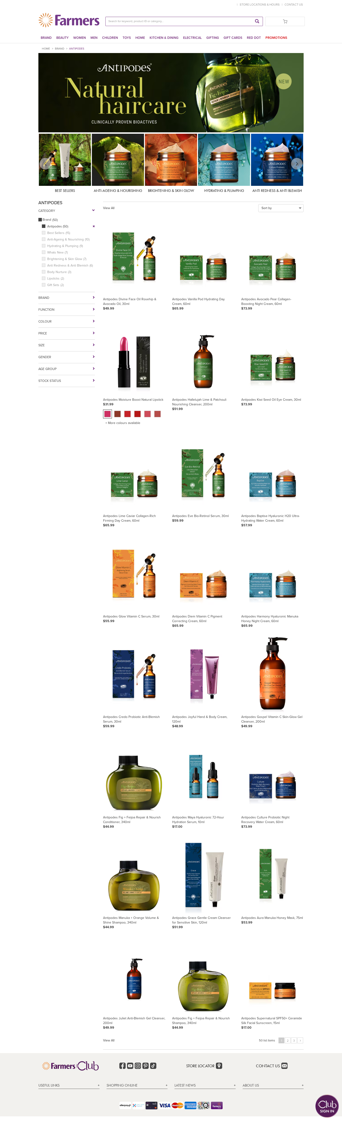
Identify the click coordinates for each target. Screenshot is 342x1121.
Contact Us (268, 1065)
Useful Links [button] (49, 1085)
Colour (45, 321)
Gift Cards (233, 37)
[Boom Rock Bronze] (157, 414)
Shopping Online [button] (122, 1085)
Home (140, 37)
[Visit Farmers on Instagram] (138, 1066)
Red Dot (254, 37)
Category (46, 211)
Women (79, 37)
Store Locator (200, 1065)
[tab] (69, 1085)
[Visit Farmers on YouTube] (130, 1066)
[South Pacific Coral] (127, 414)
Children (110, 37)
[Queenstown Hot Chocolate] (117, 414)
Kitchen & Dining (164, 37)
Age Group (47, 369)
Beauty (62, 37)
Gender (44, 357)
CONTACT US (294, 4)
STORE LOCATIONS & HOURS (260, 4)
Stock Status (49, 381)
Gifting (212, 37)
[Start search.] (257, 21)
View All (108, 208)
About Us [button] (251, 1085)
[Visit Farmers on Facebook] (122, 1066)
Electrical (192, 37)
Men (94, 37)
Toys (127, 37)
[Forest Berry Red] (137, 414)
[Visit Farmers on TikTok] (153, 1066)
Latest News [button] (185, 1085)
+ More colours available (122, 422)
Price (42, 333)
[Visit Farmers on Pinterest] (145, 1066)
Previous (40, 164)
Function (46, 309)
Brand (46, 37)
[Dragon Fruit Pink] (107, 414)
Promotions (276, 37)
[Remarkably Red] (147, 414)
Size (41, 345)
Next (301, 164)
